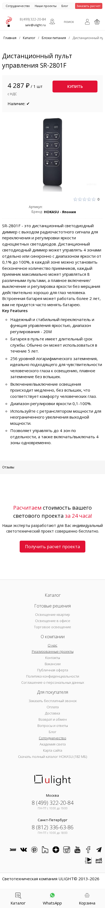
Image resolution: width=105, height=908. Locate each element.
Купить (75, 86)
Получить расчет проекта (52, 547)
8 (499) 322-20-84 (33, 19)
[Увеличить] (52, 154)
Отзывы (8, 467)
